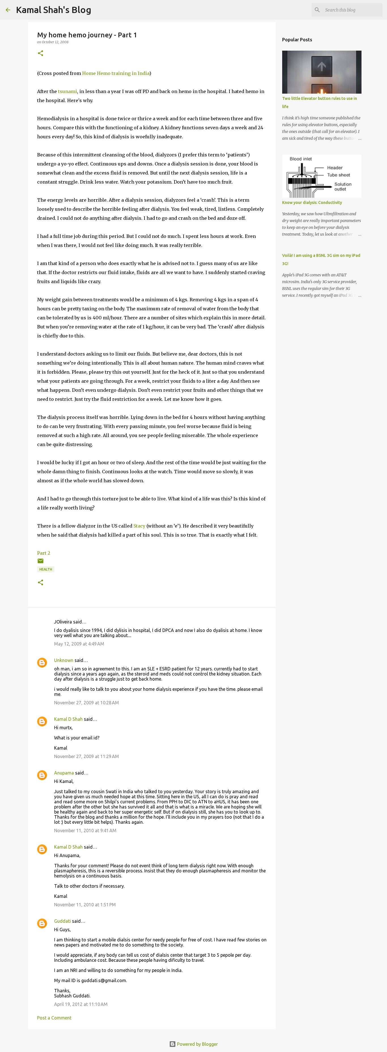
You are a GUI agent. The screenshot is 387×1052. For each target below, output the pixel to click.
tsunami (67, 91)
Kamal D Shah (68, 719)
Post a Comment (54, 1017)
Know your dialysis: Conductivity (312, 202)
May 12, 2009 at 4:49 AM (79, 643)
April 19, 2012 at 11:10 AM (81, 1004)
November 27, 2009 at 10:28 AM (86, 702)
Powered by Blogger (197, 1044)
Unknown (63, 660)
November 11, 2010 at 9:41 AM (85, 830)
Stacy (139, 526)
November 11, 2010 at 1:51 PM (85, 904)
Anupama (64, 772)
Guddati (62, 921)
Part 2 (43, 553)
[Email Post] (40, 563)
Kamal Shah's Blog (53, 10)
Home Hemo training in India (115, 73)
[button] (40, 53)
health (45, 569)
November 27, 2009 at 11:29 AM (86, 756)
